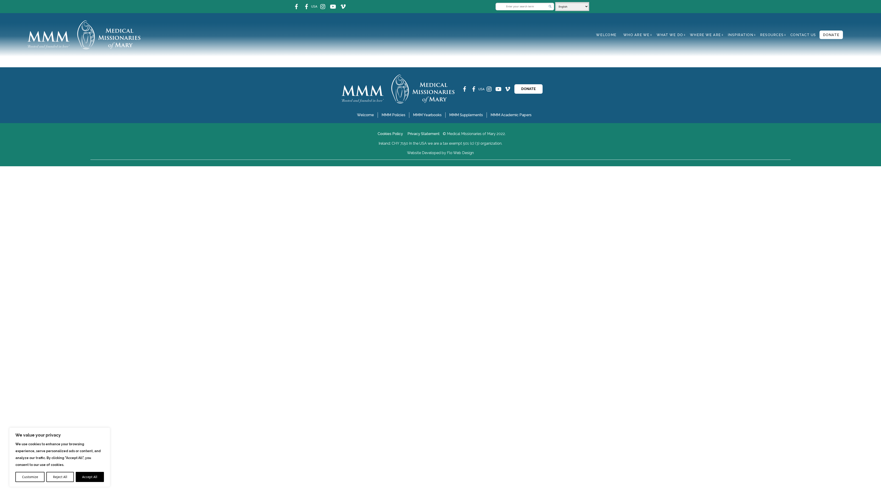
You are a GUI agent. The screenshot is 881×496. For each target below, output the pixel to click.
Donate (831, 35)
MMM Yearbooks (427, 115)
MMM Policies (393, 115)
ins (320, 4)
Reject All (60, 477)
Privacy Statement (423, 134)
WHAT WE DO (670, 35)
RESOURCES (771, 35)
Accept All (89, 477)
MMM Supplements (466, 115)
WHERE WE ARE (705, 35)
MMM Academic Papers (511, 115)
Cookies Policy (390, 134)
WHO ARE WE (636, 35)
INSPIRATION (740, 35)
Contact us (803, 35)
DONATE (528, 89)
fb (293, 4)
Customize (30, 477)
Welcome (606, 35)
